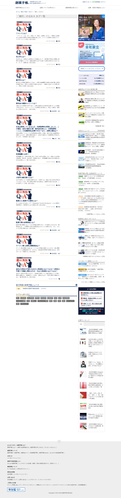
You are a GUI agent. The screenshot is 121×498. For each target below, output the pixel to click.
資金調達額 (66, 298)
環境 (51, 301)
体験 (17, 304)
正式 (28, 301)
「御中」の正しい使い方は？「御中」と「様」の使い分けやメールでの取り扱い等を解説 (95, 395)
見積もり (33, 301)
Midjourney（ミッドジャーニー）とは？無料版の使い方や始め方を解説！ (95, 416)
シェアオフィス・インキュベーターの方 (39, 479)
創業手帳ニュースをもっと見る (96, 214)
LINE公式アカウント (22, 468)
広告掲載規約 (82, 485)
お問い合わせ (22, 479)
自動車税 (23, 298)
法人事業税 (30, 298)
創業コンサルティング (90, 311)
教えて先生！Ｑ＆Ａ (26, 11)
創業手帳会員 (83, 81)
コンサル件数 (83, 78)
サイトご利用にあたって (14, 485)
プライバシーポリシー (29, 485)
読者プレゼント (87, 2)
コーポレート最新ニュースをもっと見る (94, 282)
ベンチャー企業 (20, 301)
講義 (55, 301)
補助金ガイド (25, 452)
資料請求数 (82, 83)
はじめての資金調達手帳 (57, 452)
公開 (60, 298)
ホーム (18, 11)
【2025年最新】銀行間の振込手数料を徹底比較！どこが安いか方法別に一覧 (95, 385)
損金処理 (43, 298)
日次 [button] (81, 324)
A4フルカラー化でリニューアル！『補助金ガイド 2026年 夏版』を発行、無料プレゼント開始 (91, 276)
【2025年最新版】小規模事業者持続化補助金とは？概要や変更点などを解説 (95, 331)
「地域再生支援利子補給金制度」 (31, 288)
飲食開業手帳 (34, 452)
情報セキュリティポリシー (44, 485)
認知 (63, 301)
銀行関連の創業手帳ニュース (27, 285)
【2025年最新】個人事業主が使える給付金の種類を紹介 (95, 406)
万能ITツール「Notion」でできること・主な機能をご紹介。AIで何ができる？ (95, 363)
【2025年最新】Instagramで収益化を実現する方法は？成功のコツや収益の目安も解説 (95, 374)
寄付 (17, 298)
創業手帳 (17, 452)
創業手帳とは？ (11, 447)
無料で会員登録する (23, 447)
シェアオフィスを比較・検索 (27, 463)
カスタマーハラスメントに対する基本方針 (65, 485)
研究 (59, 301)
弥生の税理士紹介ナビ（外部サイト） (47, 463)
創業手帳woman (43, 452)
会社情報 (9, 474)
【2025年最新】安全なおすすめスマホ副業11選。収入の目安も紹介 (95, 425)
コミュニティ (70, 301)
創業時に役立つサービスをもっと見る (94, 256)
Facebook (12, 468)
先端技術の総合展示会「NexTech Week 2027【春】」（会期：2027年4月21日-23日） (90, 208)
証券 (55, 298)
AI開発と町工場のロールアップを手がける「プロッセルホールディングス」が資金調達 (91, 190)
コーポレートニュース (13, 458)
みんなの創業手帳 (12, 463)
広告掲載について (12, 479)
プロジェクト (24, 304)
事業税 (37, 298)
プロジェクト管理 (43, 301)
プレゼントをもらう (50, 447)
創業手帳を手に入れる (36, 447)
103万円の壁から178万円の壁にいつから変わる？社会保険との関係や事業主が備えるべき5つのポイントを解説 (95, 343)
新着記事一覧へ (100, 126)
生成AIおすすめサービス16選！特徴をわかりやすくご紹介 (95, 354)
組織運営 (50, 298)
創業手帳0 (10, 452)
